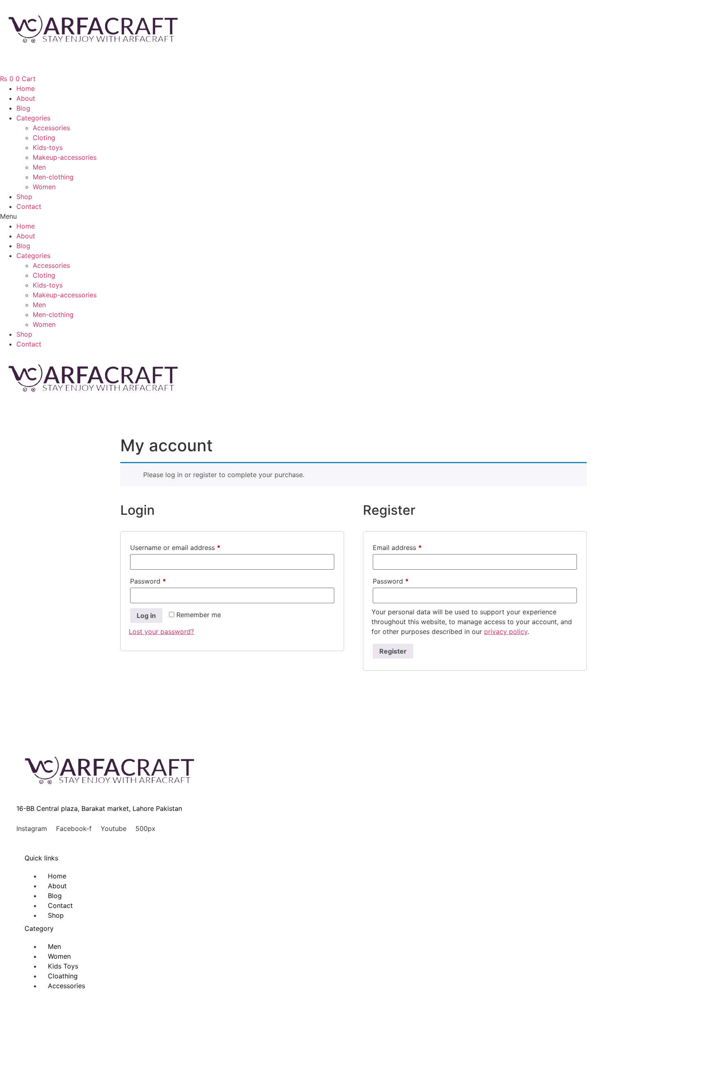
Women (44, 187)
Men (39, 167)
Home (25, 88)
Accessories (51, 128)
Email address (411, 547)
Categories (33, 118)
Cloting (44, 138)
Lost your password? (161, 631)
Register (393, 651)
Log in (146, 615)
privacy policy (505, 631)
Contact (28, 206)
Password (161, 581)
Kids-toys (48, 147)
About (25, 98)
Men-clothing (53, 177)
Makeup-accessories (65, 157)
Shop (24, 196)
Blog (23, 108)
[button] (353, 216)
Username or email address (189, 547)
